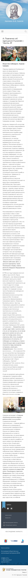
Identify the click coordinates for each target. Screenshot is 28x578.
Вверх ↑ (24, 572)
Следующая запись (11, 525)
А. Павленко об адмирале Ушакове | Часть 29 (13, 41)
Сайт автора (11, 508)
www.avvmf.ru (5, 562)
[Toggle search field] (26, 31)
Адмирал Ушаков (22, 574)
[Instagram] (14, 25)
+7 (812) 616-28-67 (6, 560)
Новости (7, 517)
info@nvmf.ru (5, 558)
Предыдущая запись (11, 522)
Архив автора (8, 508)
